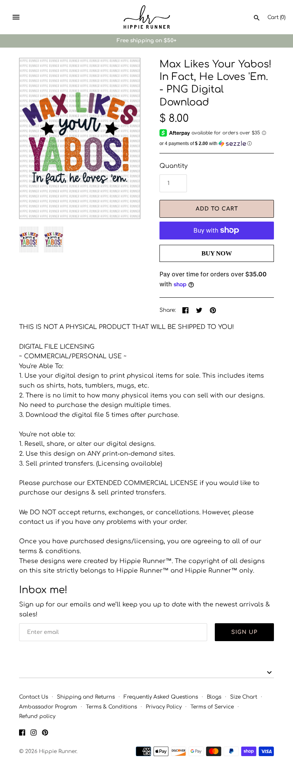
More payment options (216, 265)
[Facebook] (22, 734)
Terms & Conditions (111, 707)
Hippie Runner (57, 751)
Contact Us (33, 697)
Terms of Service (212, 707)
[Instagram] (34, 734)
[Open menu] (16, 17)
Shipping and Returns (86, 697)
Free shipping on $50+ (146, 40)
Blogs (214, 697)
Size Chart (243, 697)
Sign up (244, 632)
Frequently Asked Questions (161, 697)
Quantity (173, 166)
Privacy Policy (164, 707)
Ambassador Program (48, 707)
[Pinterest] (45, 734)
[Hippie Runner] (147, 17)
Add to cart (217, 209)
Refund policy (37, 716)
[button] (124, 138)
